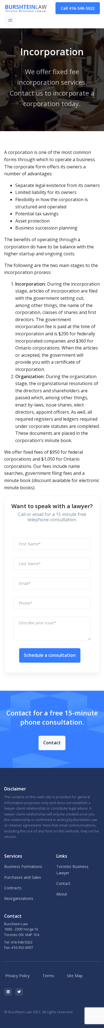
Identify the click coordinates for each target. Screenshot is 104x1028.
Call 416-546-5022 (78, 8)
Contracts (13, 887)
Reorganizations (18, 898)
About (61, 894)
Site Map (75, 975)
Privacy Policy (17, 975)
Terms (48, 975)
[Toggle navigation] (10, 20)
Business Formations (23, 866)
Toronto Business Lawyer (72, 869)
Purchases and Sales (22, 877)
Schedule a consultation (50, 655)
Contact (52, 743)
